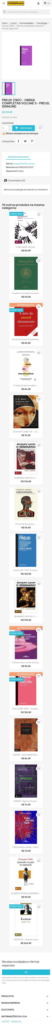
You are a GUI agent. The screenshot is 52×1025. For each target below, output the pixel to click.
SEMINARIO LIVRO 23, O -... (26, 478)
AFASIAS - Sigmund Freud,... (26, 801)
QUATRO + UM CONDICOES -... (26, 755)
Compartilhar (18, 141)
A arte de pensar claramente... (26, 339)
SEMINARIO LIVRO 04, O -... (26, 616)
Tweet (25, 141)
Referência (11, 167)
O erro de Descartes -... (26, 524)
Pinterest (32, 141)
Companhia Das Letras (23, 163)
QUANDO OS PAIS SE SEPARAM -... (26, 893)
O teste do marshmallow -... (26, 385)
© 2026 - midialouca (11, 1021)
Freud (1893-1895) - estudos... (26, 708)
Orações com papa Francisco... (26, 293)
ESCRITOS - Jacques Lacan (26, 939)
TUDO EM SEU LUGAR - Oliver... (26, 847)
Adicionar (23, 128)
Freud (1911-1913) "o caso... (26, 570)
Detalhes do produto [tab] (18, 156)
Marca (9, 163)
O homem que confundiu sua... (26, 662)
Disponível (11, 171)
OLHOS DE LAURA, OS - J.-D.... (26, 431)
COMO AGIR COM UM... (26, 247)
